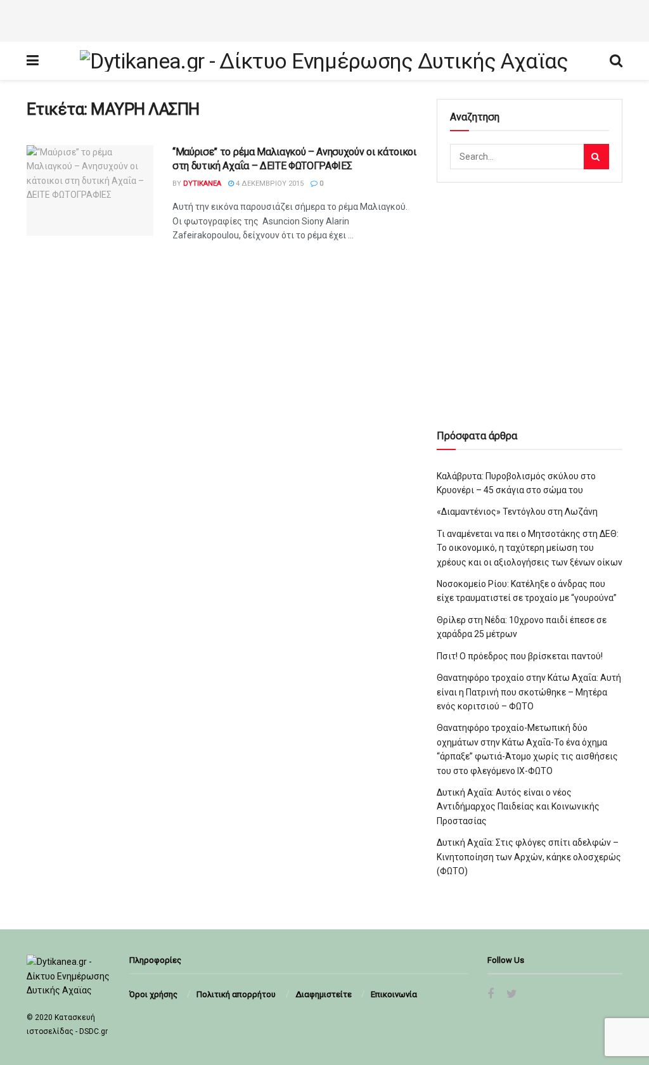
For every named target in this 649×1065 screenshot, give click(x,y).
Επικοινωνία (394, 994)
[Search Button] (596, 156)
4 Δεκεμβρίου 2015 (269, 183)
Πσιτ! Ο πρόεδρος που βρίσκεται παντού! (520, 656)
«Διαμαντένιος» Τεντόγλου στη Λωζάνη (517, 512)
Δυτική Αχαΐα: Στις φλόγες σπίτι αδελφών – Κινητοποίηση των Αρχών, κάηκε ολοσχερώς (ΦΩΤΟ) (529, 856)
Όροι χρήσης (153, 994)
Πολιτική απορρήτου (236, 994)
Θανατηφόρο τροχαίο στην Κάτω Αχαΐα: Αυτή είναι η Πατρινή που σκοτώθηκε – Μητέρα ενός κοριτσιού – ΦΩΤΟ (529, 692)
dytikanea (202, 183)
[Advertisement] (324, 19)
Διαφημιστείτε (323, 994)
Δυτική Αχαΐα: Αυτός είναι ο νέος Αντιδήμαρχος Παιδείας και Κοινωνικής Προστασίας (518, 806)
